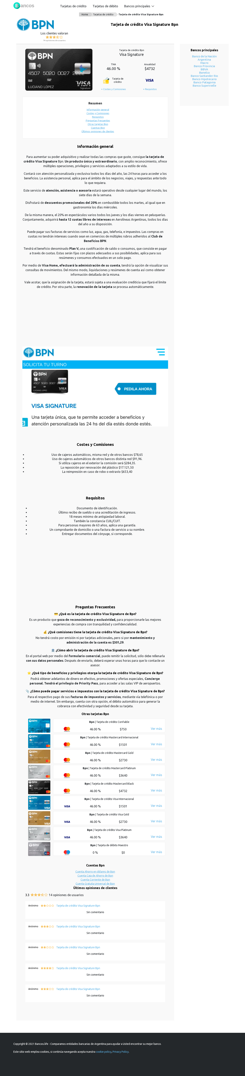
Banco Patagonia (204, 82)
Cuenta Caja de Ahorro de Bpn (95, 875)
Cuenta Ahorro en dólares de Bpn (95, 871)
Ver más (156, 728)
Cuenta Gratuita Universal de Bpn (95, 883)
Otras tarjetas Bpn (98, 124)
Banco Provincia (204, 66)
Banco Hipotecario (204, 79)
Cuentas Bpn (98, 127)
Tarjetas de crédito (73, 6)
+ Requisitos (150, 89)
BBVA (204, 69)
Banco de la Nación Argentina (204, 58)
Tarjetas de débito (105, 6)
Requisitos (98, 116)
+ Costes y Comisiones (113, 89)
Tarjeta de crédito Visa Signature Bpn (140, 14)
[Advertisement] (95, 319)
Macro (204, 62)
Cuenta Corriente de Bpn (95, 879)
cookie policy (103, 1051)
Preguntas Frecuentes (98, 120)
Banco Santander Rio (204, 75)
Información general (98, 109)
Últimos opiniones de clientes (98, 131)
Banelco (204, 72)
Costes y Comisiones (98, 113)
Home (85, 14)
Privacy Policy (121, 1051)
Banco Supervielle (204, 85)
